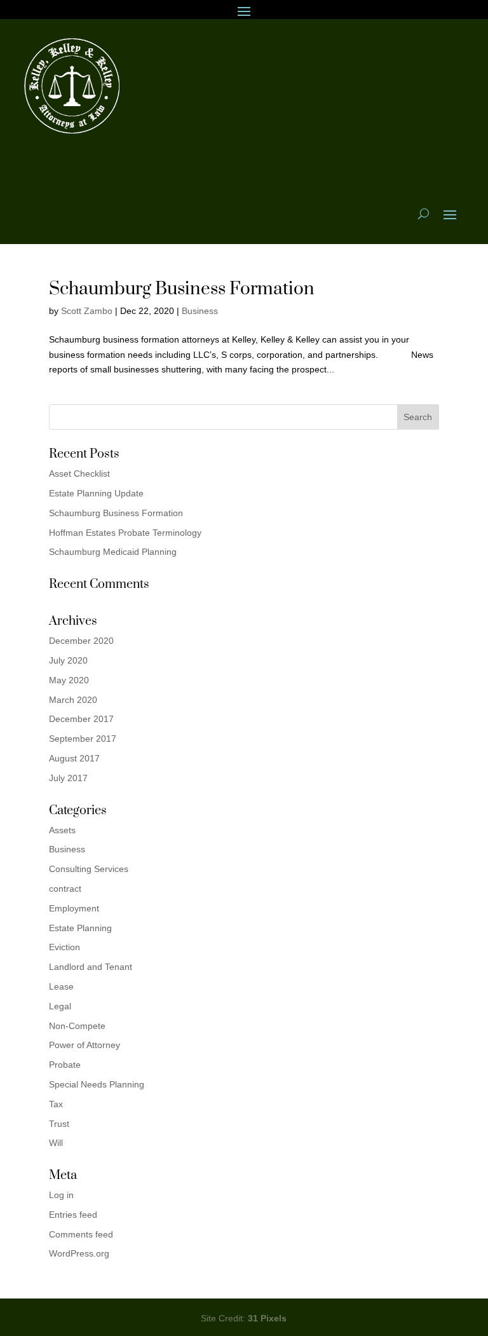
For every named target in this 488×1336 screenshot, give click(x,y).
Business (200, 311)
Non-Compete (77, 1026)
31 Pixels (267, 1318)
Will (56, 1143)
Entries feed (73, 1215)
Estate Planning (80, 928)
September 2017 (82, 738)
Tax (56, 1104)
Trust (59, 1124)
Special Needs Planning (96, 1084)
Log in (61, 1195)
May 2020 (69, 680)
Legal (60, 1006)
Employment (74, 908)
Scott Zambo (86, 311)
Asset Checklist (79, 473)
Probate (65, 1065)
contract (65, 888)
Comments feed (81, 1234)
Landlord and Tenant (90, 967)
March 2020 (73, 700)
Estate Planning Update (96, 493)
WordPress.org (79, 1253)
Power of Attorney (84, 1045)
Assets (62, 830)
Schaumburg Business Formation (182, 289)
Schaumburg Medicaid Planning (113, 552)
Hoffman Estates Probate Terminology (125, 533)
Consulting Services (88, 869)
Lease (61, 986)
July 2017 (68, 778)
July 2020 (68, 660)
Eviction (64, 947)
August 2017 (74, 758)
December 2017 (81, 719)
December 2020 (81, 641)
